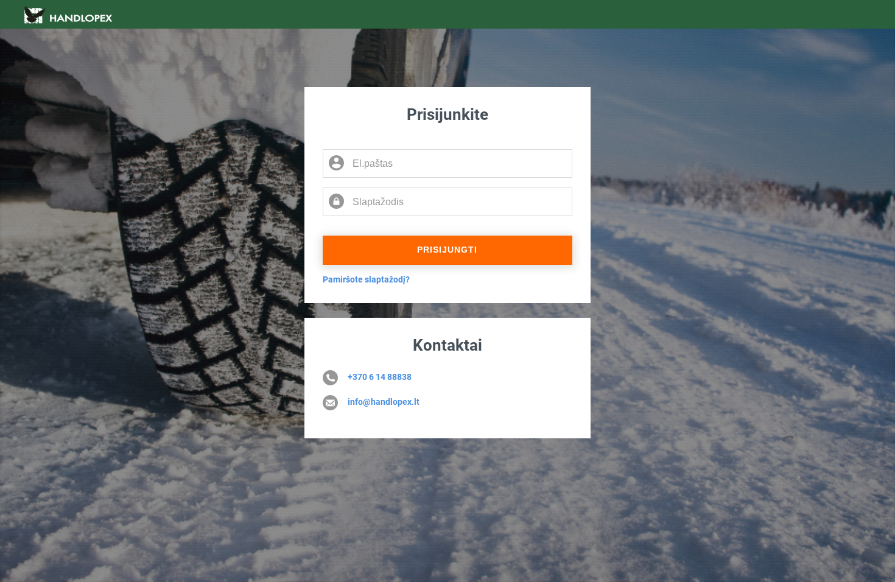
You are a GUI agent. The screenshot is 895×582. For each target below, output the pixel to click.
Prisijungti (447, 249)
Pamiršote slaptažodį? (366, 279)
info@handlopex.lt (383, 402)
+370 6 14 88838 (380, 377)
